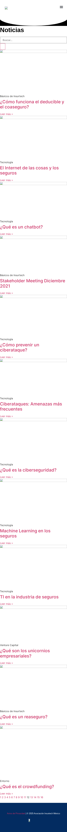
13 (31, 797)
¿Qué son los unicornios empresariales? (25, 653)
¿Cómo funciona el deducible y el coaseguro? (32, 104)
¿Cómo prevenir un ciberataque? (19, 347)
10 (21, 797)
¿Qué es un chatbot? (21, 227)
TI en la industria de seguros (29, 596)
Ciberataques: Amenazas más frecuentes (31, 406)
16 (42, 797)
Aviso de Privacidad (16, 813)
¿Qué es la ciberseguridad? (28, 470)
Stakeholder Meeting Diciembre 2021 (32, 283)
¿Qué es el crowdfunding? (27, 786)
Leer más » (6, 114)
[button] (45, 7)
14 (35, 797)
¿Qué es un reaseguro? (24, 716)
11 (25, 797)
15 (38, 797)
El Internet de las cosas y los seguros (29, 170)
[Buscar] (2, 46)
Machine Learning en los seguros (25, 533)
